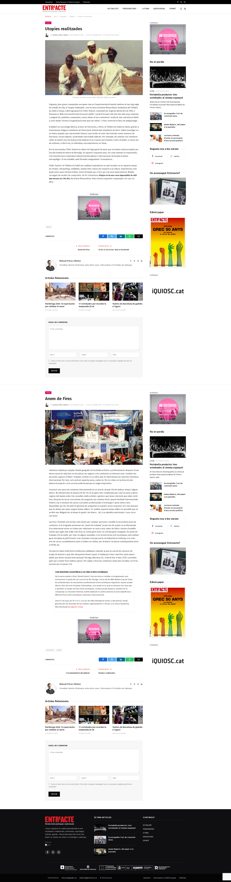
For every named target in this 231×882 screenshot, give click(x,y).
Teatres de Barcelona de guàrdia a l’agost (127, 305)
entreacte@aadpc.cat (69, 878)
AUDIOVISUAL (159, 9)
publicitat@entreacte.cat (88, 878)
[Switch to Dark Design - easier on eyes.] (181, 9)
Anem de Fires (84, 250)
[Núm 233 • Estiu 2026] (168, 267)
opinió (48, 227)
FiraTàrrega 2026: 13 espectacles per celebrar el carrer (60, 305)
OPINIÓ (172, 9)
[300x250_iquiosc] (168, 306)
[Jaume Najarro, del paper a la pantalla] (156, 127)
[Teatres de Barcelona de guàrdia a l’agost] (127, 292)
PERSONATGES (129, 9)
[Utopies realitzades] (94, 67)
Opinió (48, 23)
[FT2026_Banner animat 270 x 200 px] (94, 219)
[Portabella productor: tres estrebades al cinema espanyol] (168, 77)
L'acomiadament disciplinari (78, 673)
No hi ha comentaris (95, 35)
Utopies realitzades (106, 673)
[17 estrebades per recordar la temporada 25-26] (94, 292)
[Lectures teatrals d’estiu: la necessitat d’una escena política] (156, 138)
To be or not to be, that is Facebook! (113, 250)
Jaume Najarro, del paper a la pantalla (174, 125)
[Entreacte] (54, 8)
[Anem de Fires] (94, 437)
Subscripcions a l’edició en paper (68, 2)
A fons (152, 91)
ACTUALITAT (113, 9)
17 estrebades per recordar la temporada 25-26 (92, 305)
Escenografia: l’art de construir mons (173, 114)
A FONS (145, 9)
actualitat (50, 650)
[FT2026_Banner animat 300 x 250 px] (168, 54)
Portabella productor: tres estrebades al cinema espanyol (166, 96)
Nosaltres (49, 2)
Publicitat (86, 2)
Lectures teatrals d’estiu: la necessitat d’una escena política (173, 138)
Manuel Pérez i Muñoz (60, 35)
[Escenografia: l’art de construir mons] (156, 116)
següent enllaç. (76, 607)
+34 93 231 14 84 (53, 878)
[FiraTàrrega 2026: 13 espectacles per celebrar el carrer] (60, 292)
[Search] (185, 8)
